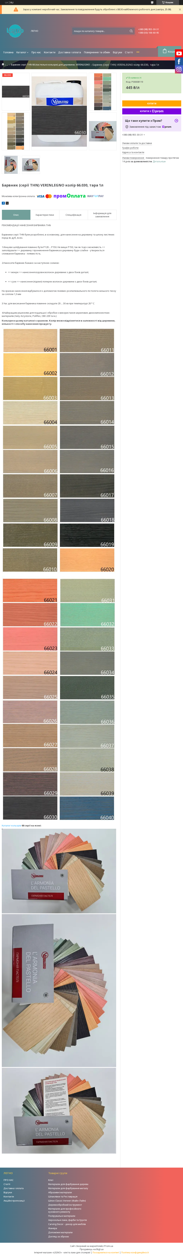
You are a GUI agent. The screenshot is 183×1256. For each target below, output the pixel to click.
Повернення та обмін (97, 52)
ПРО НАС (9, 1180)
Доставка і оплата (69, 52)
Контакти (49, 52)
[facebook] (3, 203)
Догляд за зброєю (58, 1236)
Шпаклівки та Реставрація (62, 1196)
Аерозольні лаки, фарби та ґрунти (67, 1220)
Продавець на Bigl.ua (91, 1249)
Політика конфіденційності (135, 1252)
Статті (129, 52)
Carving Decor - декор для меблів (67, 1224)
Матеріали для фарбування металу (68, 1188)
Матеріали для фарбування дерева (68, 1184)
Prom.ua (108, 1246)
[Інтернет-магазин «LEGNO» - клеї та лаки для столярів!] (15, 31)
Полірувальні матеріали (61, 1215)
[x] (7, 203)
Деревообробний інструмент (65, 1204)
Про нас (36, 52)
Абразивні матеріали (60, 1192)
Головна (8, 52)
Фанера (52, 1228)
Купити (151, 103)
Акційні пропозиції (14, 1200)
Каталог (21, 52)
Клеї (50, 1180)
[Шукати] (131, 31)
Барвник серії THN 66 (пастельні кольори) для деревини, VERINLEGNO (50, 64)
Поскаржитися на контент (106, 1252)
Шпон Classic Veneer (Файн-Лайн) (67, 1200)
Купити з (145, 111)
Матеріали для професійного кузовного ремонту (64, 1210)
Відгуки (117, 52)
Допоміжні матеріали (60, 1232)
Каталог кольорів (11, 825)
